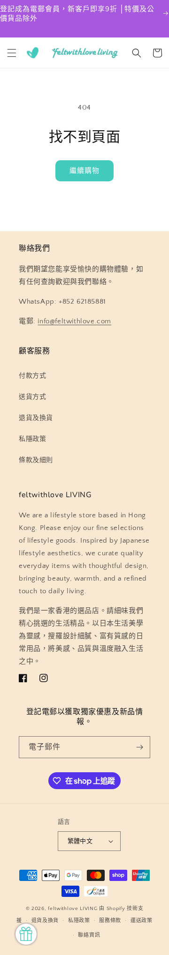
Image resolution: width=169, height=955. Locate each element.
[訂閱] (139, 747)
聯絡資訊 (89, 935)
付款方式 (32, 376)
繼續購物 (84, 171)
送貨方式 (32, 397)
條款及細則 (36, 460)
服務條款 (110, 921)
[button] (11, 53)
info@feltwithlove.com (74, 321)
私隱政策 (32, 439)
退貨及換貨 (36, 418)
